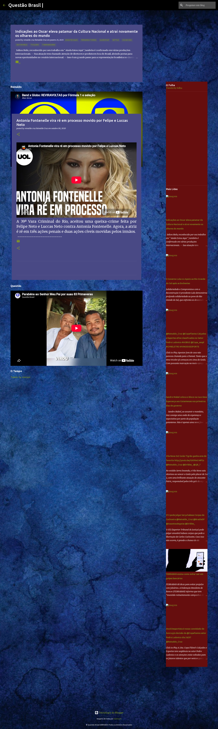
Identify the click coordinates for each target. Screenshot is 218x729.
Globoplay (104, 40)
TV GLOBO (35, 45)
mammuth (117, 719)
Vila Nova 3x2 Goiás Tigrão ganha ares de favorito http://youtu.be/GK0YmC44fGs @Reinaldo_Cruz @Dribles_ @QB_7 (186, 460)
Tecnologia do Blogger (110, 712)
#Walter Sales (71, 40)
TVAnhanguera (48, 45)
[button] (18, 134)
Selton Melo (21, 45)
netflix (116, 40)
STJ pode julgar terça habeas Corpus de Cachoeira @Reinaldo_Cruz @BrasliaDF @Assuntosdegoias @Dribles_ (185, 519)
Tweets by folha (174, 88)
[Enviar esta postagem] (18, 242)
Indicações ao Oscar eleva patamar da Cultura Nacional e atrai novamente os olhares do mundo (184, 224)
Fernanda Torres (88, 40)
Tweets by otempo (20, 377)
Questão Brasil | (25, 5)
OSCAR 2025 (127, 40)
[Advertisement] (156, 128)
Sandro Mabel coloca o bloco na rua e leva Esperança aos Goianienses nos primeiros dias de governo (186, 401)
